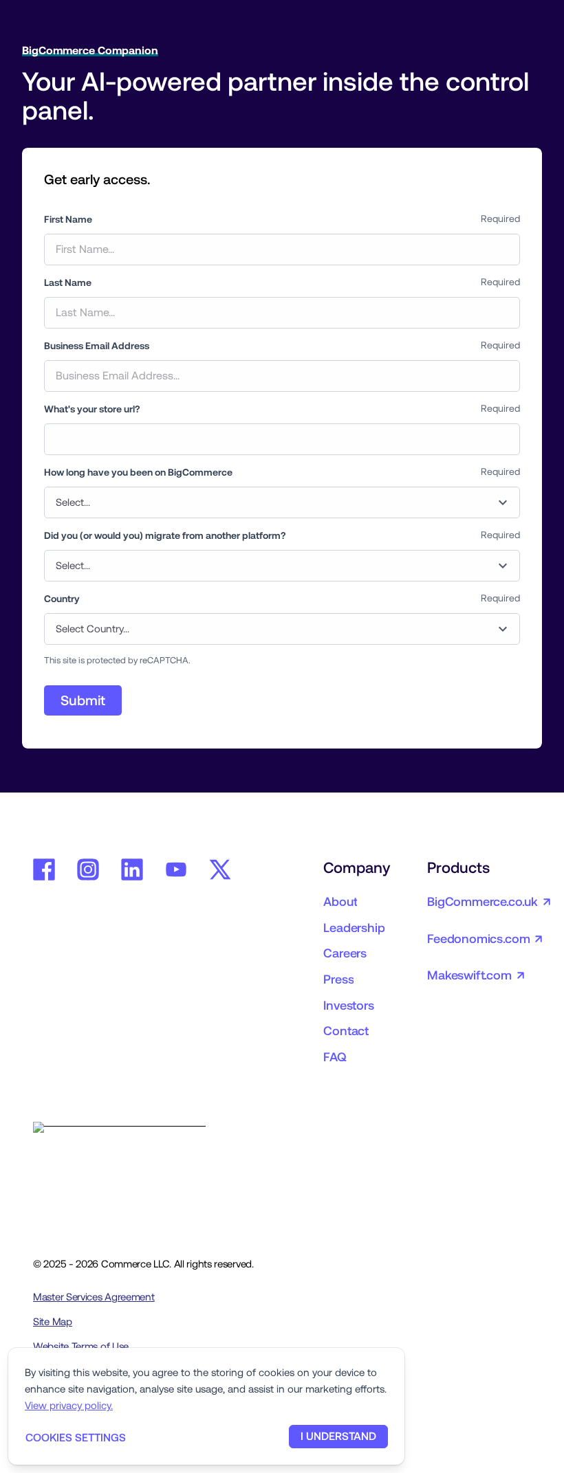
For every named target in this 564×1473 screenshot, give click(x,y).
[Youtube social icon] (176, 870)
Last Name (67, 282)
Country (62, 598)
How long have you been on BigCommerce (138, 472)
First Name (68, 219)
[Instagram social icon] (88, 870)
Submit (83, 700)
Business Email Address (96, 345)
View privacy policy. (69, 1405)
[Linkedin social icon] (132, 870)
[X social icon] (220, 870)
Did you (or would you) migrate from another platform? (164, 535)
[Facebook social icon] (44, 870)
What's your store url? (92, 408)
